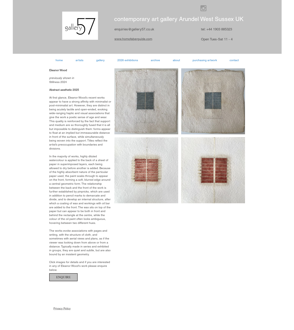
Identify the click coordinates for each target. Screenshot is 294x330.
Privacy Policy (62, 308)
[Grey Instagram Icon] (203, 8)
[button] (127, 60)
